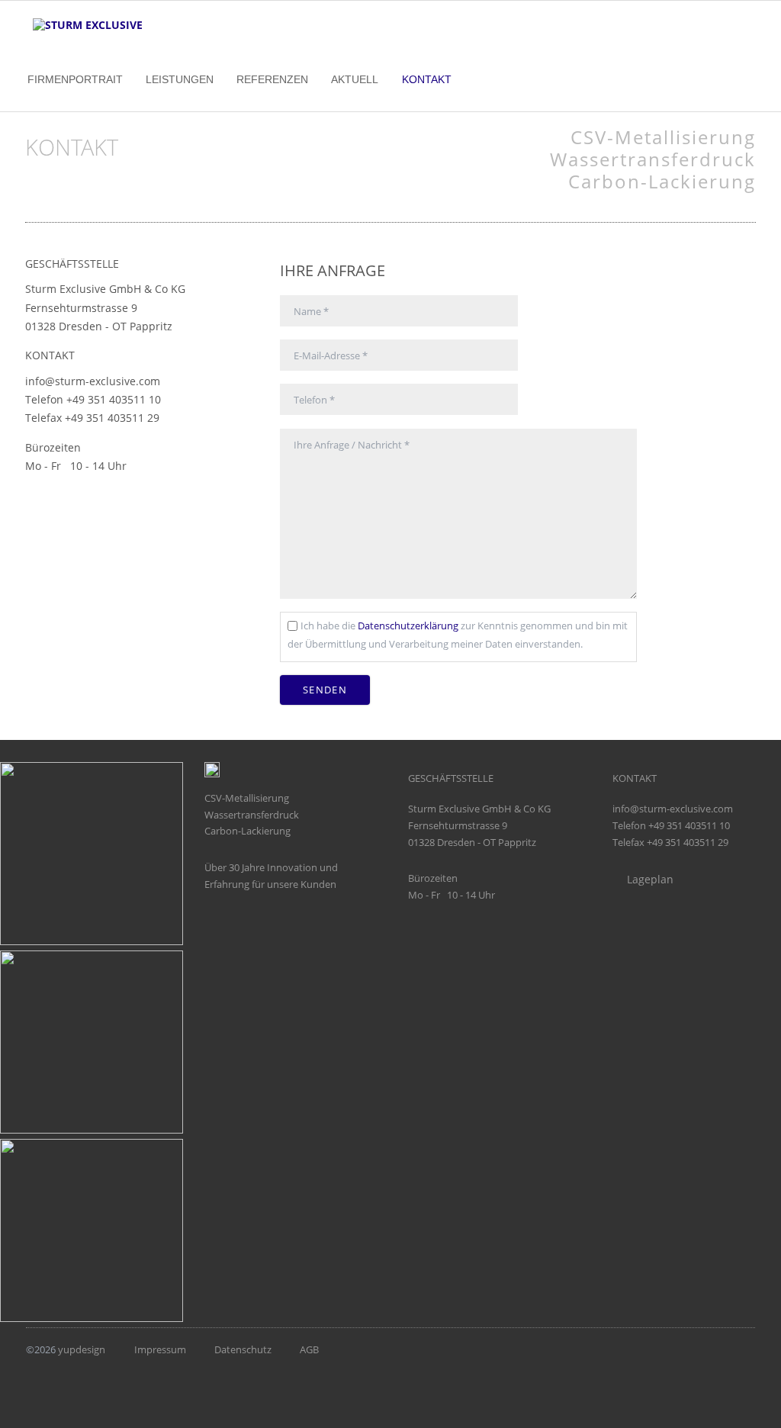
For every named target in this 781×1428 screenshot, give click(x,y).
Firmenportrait (75, 79)
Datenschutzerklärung (408, 625)
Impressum (160, 1349)
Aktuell (354, 79)
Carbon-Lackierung (662, 181)
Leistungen (180, 79)
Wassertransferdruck (653, 159)
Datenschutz (243, 1349)
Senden (325, 689)
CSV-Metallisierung (663, 137)
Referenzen (272, 79)
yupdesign (81, 1349)
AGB (309, 1349)
